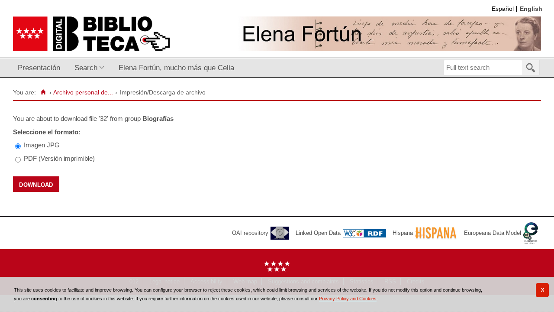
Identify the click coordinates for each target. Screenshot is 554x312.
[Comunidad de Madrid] (277, 269)
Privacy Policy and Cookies (348, 298)
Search (85, 68)
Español (503, 9)
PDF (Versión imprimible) (59, 158)
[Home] (43, 92)
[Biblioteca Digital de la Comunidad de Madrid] (91, 33)
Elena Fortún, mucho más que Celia (176, 68)
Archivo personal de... (83, 92)
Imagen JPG (42, 145)
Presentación (39, 68)
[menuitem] (41, 68)
